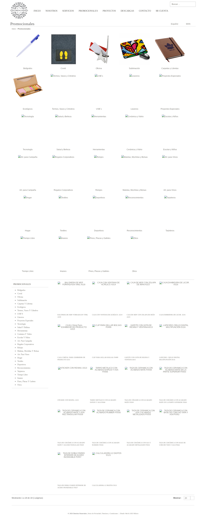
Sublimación (134, 68)
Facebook (187, 509)
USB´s (99, 109)
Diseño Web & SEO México (129, 513)
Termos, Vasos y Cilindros (63, 109)
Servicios (68, 11)
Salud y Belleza (63, 149)
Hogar (27, 231)
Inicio (37, 11)
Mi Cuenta (162, 11)
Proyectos (109, 11)
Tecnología (28, 149)
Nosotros (51, 11)
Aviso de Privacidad (94, 513)
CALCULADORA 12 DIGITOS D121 (104, 485)
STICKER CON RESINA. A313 (68, 400)
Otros (134, 271)
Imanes (63, 271)
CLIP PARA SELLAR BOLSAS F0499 (105, 357)
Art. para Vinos (170, 190)
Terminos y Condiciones (110, 513)
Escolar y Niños (170, 149)
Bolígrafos (27, 68)
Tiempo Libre (27, 271)
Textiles (63, 231)
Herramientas (99, 149)
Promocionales (88, 11)
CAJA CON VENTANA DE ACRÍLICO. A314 (107, 315)
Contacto (145, 11)
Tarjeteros (170, 231)
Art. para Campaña (27, 190)
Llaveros (134, 109)
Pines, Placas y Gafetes (99, 271)
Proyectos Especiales (170, 109)
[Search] (192, 4)
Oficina (99, 68)
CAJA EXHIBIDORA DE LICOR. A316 (172, 315)
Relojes (98, 190)
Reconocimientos (134, 231)
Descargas (127, 11)
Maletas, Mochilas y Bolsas (134, 190)
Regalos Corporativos (63, 190)
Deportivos (99, 231)
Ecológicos (28, 109)
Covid (63, 68)
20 (186, 498)
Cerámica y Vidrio (134, 149)
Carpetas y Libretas (169, 68)
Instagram (192, 509)
